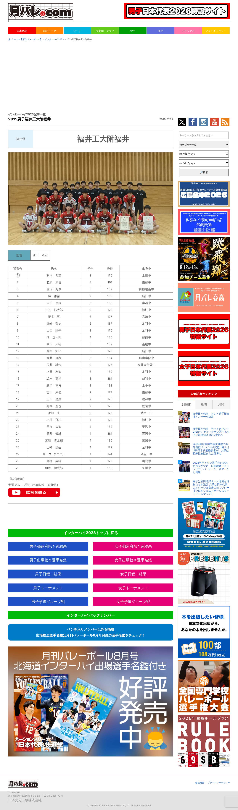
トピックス (188, 30)
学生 (132, 30)
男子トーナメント (48, 588)
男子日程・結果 (48, 574)
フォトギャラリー (215, 30)
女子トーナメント (133, 588)
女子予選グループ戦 (133, 601)
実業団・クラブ (105, 30)
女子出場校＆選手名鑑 (133, 560)
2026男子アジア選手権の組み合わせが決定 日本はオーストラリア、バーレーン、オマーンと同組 (211, 467)
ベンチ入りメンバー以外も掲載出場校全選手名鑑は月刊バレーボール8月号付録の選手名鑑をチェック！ (90, 632)
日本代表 (22, 30)
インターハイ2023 (54, 39)
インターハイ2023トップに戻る (91, 533)
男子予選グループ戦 (48, 601)
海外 (160, 30)
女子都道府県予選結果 (133, 546)
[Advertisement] (119, 73)
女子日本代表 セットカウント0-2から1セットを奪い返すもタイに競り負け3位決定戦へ (211, 431)
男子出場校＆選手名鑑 (48, 560)
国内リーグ (49, 30)
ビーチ (77, 30)
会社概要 (199, 782)
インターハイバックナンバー (91, 615)
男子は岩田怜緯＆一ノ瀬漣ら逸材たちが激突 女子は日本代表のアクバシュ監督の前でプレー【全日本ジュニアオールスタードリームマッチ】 (211, 487)
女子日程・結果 (133, 574)
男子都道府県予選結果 (48, 546)
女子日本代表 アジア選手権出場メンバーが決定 (211, 415)
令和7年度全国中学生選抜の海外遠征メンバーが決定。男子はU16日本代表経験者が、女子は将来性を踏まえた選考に (211, 449)
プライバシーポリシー (219, 782)
